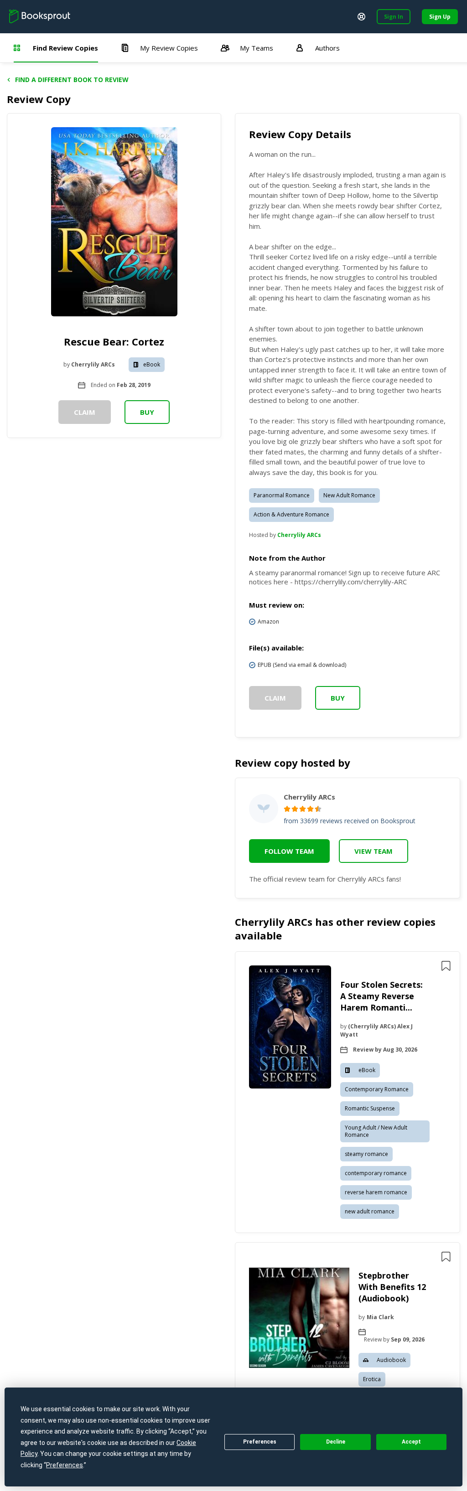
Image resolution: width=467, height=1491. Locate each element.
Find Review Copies (65, 47)
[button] (347, 1092)
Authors (327, 47)
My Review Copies (169, 47)
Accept (411, 1442)
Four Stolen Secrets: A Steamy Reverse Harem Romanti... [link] (381, 996)
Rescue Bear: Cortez (114, 341)
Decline (335, 1442)
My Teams (256, 47)
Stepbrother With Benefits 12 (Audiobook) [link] (392, 1287)
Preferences (259, 1442)
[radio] (287, 808)
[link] (290, 1028)
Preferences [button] (64, 1465)
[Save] (446, 966)
